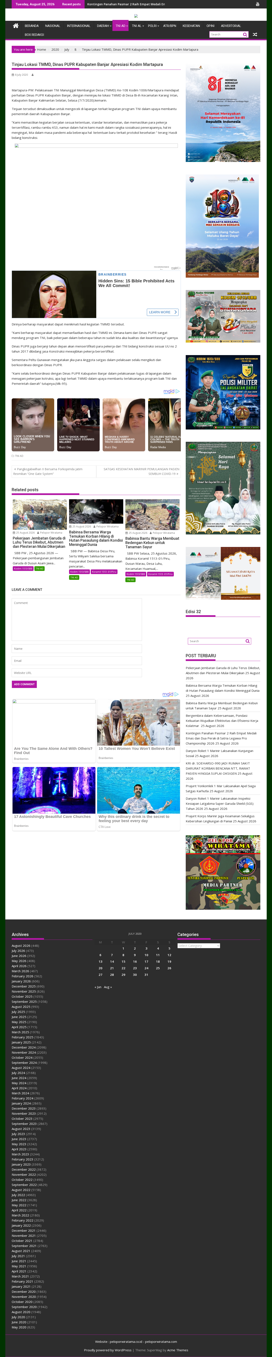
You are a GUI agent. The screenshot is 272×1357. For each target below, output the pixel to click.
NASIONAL (52, 26)
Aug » (108, 987)
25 (158, 968)
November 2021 (24, 1235)
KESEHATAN (191, 26)
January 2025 (21, 1042)
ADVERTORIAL (231, 26)
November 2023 (24, 1113)
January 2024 (21, 1103)
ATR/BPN (169, 26)
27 (100, 974)
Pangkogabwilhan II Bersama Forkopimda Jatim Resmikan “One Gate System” (47, 471)
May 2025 (19, 1022)
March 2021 (20, 1276)
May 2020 (19, 1327)
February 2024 (22, 1098)
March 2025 (20, 1032)
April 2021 (19, 1271)
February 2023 (22, 1159)
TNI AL (137, 26)
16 (135, 961)
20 (100, 968)
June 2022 (19, 1200)
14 (112, 961)
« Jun (98, 987)
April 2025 (19, 1027)
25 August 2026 (25, 532)
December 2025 (24, 986)
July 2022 (18, 1195)
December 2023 (24, 1108)
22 (123, 968)
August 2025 (21, 1006)
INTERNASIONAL (79, 26)
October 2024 (22, 1057)
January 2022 (21, 1225)
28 (112, 974)
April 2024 (19, 1088)
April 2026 (19, 966)
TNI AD (120, 26)
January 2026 (21, 981)
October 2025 (22, 996)
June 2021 (19, 1261)
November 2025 (24, 991)
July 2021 (18, 1256)
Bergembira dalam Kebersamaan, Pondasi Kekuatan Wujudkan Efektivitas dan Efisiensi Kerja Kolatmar (222, 720)
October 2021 (22, 1240)
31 (146, 974)
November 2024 (24, 1052)
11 (158, 955)
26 (169, 968)
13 (100, 961)
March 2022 (20, 1215)
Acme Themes (177, 1350)
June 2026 (19, 956)
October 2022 (22, 1179)
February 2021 (22, 1281)
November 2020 (24, 1296)
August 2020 (21, 1312)
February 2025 (22, 1037)
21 (112, 968)
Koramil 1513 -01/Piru (104, 571)
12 (169, 955)
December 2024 (24, 1047)
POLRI (152, 26)
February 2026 (22, 976)
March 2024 (20, 1093)
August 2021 (21, 1251)
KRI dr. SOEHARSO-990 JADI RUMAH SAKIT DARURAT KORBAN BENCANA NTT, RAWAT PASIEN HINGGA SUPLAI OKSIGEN (218, 768)
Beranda (32, 26)
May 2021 (19, 1266)
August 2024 (21, 1068)
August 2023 (21, 1129)
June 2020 (19, 1322)
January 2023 (21, 1164)
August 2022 (21, 1190)
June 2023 (19, 1139)
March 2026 (20, 971)
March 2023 (20, 1154)
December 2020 (24, 1291)
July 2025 (18, 1012)
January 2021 (21, 1286)
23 (135, 968)
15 (123, 961)
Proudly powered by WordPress (108, 1350)
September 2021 (24, 1246)
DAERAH (103, 26)
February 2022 (22, 1220)
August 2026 (21, 945)
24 (146, 968)
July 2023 (18, 1134)
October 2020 (22, 1302)
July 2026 (18, 950)
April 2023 (19, 1149)
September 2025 (24, 1001)
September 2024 (24, 1062)
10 (146, 955)
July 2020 (18, 1317)
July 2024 (18, 1073)
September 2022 (24, 1185)
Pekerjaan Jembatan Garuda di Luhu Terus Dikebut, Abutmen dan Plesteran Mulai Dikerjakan (156, 4)
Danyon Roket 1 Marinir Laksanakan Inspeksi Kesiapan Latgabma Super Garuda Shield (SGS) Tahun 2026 (220, 803)
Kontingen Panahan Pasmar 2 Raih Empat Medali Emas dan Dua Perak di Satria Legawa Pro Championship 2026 (221, 738)
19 (169, 961)
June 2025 (19, 1017)
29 (123, 974)
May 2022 (19, 1205)
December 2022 (24, 1169)
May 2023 (19, 1144)
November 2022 (24, 1174)
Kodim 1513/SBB (23, 568)
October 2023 (22, 1118)
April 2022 (19, 1210)
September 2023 (24, 1123)
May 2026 (19, 961)
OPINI (210, 26)
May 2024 (19, 1083)
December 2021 (24, 1230)
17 (146, 961)
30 (135, 974)
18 (158, 961)
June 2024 (19, 1078)
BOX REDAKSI (34, 35)
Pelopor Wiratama (51, 532)
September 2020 (24, 1307)
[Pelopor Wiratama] (15, 25)
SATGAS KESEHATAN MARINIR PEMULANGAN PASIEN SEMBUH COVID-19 (141, 471)
